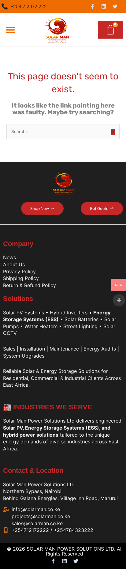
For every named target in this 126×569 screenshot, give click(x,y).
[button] (10, 29)
